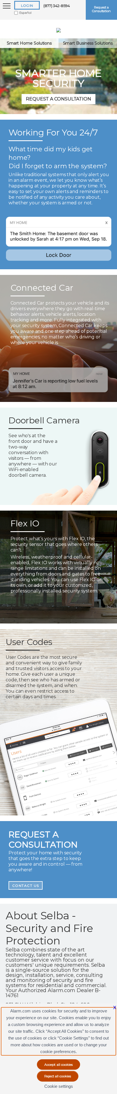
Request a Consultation (101, 9)
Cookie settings (58, 1086)
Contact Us (25, 885)
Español (25, 13)
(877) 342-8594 (56, 5)
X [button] (114, 1007)
